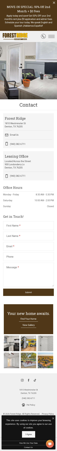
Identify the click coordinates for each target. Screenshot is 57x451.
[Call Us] (43, 36)
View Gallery (28, 325)
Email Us (14, 135)
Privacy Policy (48, 414)
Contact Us (28, 447)
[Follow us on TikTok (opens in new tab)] (35, 381)
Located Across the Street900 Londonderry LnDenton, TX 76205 (18, 161)
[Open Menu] (51, 36)
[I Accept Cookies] (53, 419)
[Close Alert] (54, 3)
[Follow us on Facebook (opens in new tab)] (29, 381)
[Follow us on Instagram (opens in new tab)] (22, 381)
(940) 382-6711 (17, 175)
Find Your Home (28, 319)
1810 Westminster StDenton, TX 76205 (28, 391)
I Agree (28, 434)
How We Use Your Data (28, 443)
